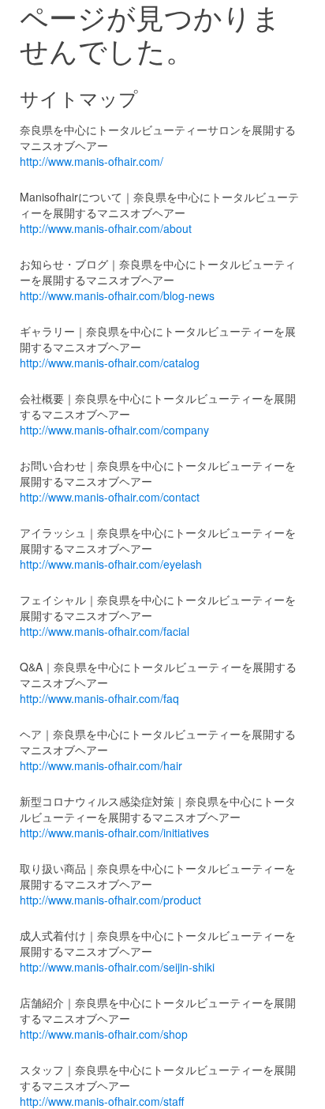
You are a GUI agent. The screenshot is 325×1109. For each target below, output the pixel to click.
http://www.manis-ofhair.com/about (106, 228)
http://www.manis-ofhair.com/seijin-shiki (117, 967)
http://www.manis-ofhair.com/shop (104, 1034)
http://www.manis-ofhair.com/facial (104, 631)
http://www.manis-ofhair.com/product (110, 900)
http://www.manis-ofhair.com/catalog (110, 362)
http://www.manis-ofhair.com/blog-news (117, 295)
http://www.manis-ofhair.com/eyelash (111, 564)
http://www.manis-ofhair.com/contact (110, 497)
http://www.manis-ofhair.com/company (114, 430)
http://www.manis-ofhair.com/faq (99, 698)
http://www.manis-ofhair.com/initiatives (114, 832)
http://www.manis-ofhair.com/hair (101, 765)
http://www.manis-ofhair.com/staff (102, 1101)
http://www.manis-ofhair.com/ (91, 161)
